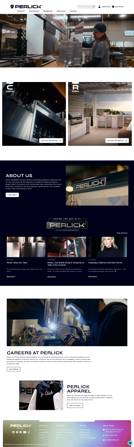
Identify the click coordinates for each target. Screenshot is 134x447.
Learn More (12, 195)
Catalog (73, 11)
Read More (11, 276)
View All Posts (122, 233)
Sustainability (44, 432)
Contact (59, 435)
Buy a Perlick (60, 438)
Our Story (42, 429)
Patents (42, 435)
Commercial (34, 11)
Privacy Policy (85, 429)
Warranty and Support (64, 432)
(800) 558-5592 (111, 435)
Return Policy (84, 435)
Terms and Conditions (88, 438)
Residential (48, 11)
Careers (42, 438)
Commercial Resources (64, 429)
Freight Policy (85, 432)
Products (21, 11)
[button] (43, 426)
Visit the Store (75, 405)
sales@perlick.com (112, 440)
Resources (61, 11)
